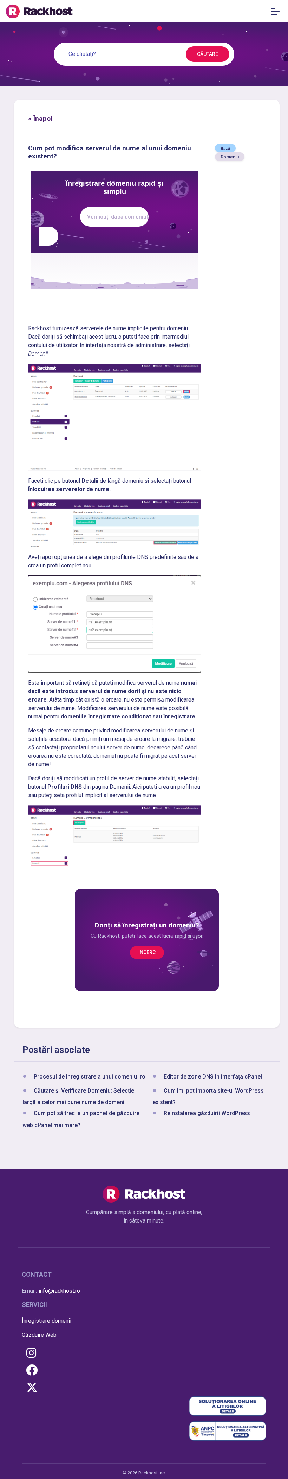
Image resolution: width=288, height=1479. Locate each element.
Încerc (147, 952)
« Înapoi (40, 119)
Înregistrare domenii (46, 1320)
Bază (225, 148)
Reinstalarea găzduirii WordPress (207, 1113)
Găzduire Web (39, 1334)
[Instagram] (31, 1353)
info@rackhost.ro (59, 1291)
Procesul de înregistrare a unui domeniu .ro (89, 1076)
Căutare (207, 54)
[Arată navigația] (277, 11)
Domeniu (230, 157)
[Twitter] (32, 1387)
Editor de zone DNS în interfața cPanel (213, 1076)
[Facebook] (32, 1370)
